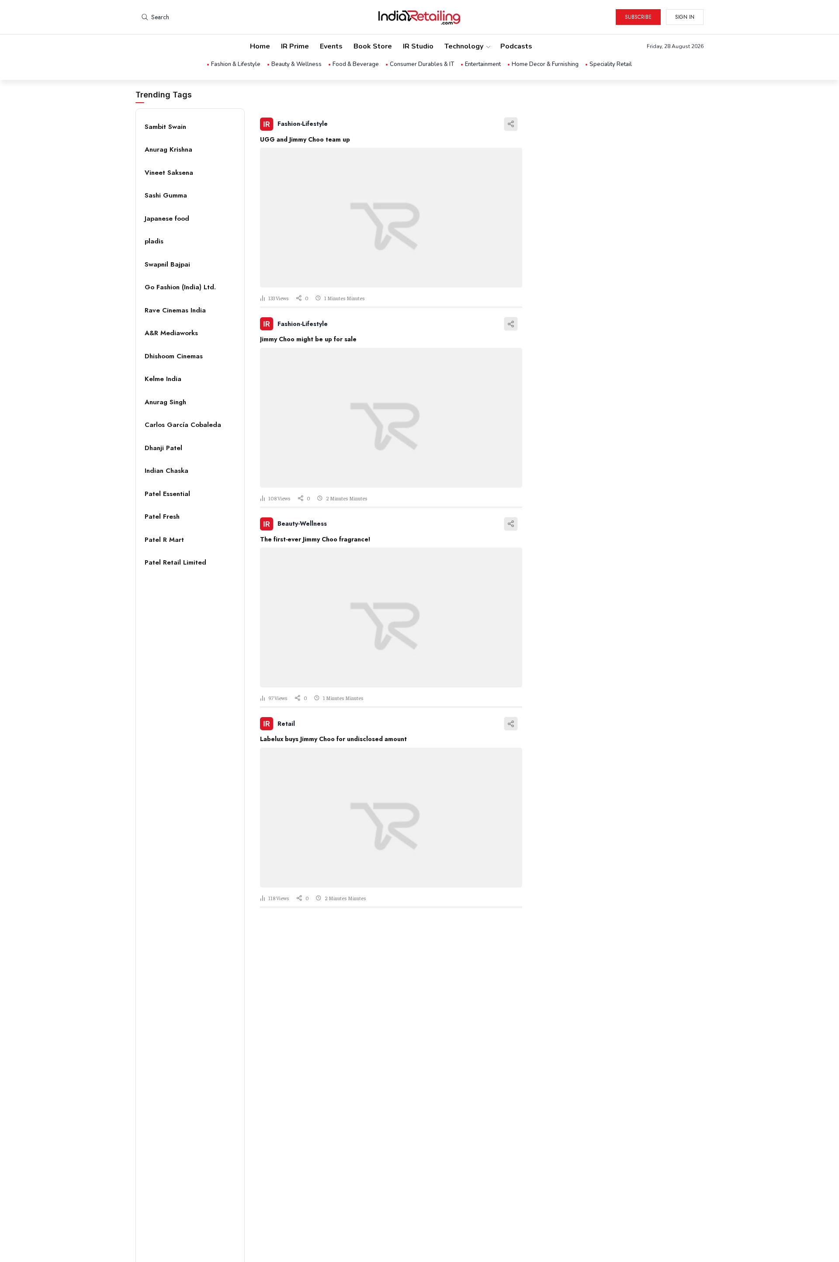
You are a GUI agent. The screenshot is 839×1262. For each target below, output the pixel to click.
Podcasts (516, 46)
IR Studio (418, 46)
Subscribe (638, 17)
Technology (463, 46)
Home (260, 46)
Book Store (373, 46)
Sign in (684, 17)
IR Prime (295, 46)
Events (331, 46)
